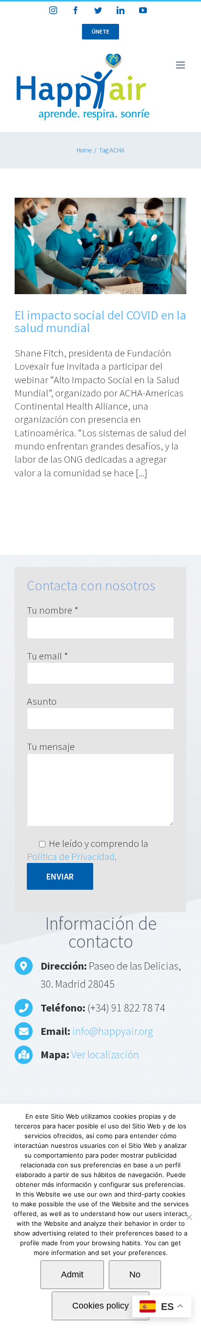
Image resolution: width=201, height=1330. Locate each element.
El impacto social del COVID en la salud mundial (100, 321)
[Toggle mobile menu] (181, 65)
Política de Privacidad (71, 856)
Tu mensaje (51, 746)
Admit (72, 1274)
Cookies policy (100, 1306)
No (135, 1274)
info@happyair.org (112, 1031)
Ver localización (105, 1054)
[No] (189, 1217)
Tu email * (47, 655)
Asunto (42, 701)
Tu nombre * (53, 610)
